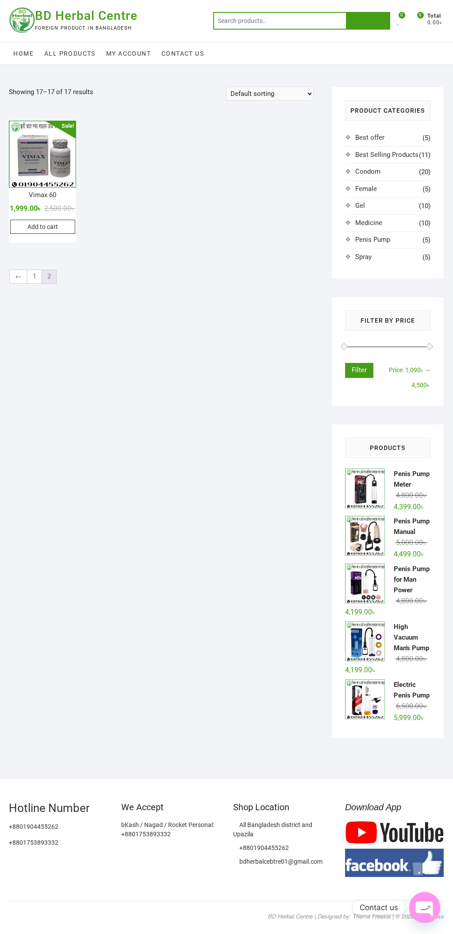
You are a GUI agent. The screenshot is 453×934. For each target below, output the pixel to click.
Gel (360, 206)
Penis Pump (372, 240)
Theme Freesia (372, 916)
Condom (367, 171)
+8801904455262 (263, 847)
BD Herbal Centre (86, 15)
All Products (70, 53)
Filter (359, 370)
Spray (363, 257)
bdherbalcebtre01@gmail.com (280, 861)
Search (368, 21)
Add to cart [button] (42, 226)
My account (128, 53)
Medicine (368, 223)
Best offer (369, 137)
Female (366, 189)
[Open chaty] (424, 907)
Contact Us (182, 53)
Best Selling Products (386, 155)
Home (23, 53)
